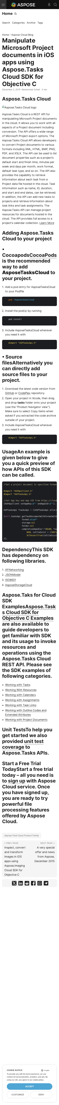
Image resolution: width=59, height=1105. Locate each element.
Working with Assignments (22, 700)
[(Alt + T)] (15, 13)
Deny (41, 1095)
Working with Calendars (20, 694)
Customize (17, 1095)
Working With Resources (20, 689)
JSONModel (12, 574)
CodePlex (24, 393)
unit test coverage (23, 744)
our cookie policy (36, 1080)
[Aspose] (23, 4)
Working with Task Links (20, 705)
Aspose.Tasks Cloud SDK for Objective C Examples (29, 612)
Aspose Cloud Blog (22, 34)
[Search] (55, 4)
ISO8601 (10, 579)
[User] (49, 4)
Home (7, 13)
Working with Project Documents (26, 719)
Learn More (46, 223)
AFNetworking (14, 569)
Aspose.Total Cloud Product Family (21, 835)
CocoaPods (43, 255)
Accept (29, 1086)
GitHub (9, 393)
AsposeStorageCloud (18, 585)
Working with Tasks (17, 684)
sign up (16, 781)
